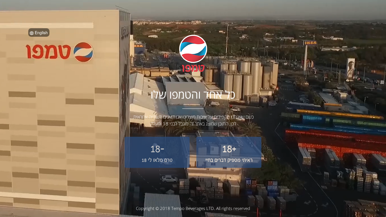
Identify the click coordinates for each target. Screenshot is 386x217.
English (41, 32)
